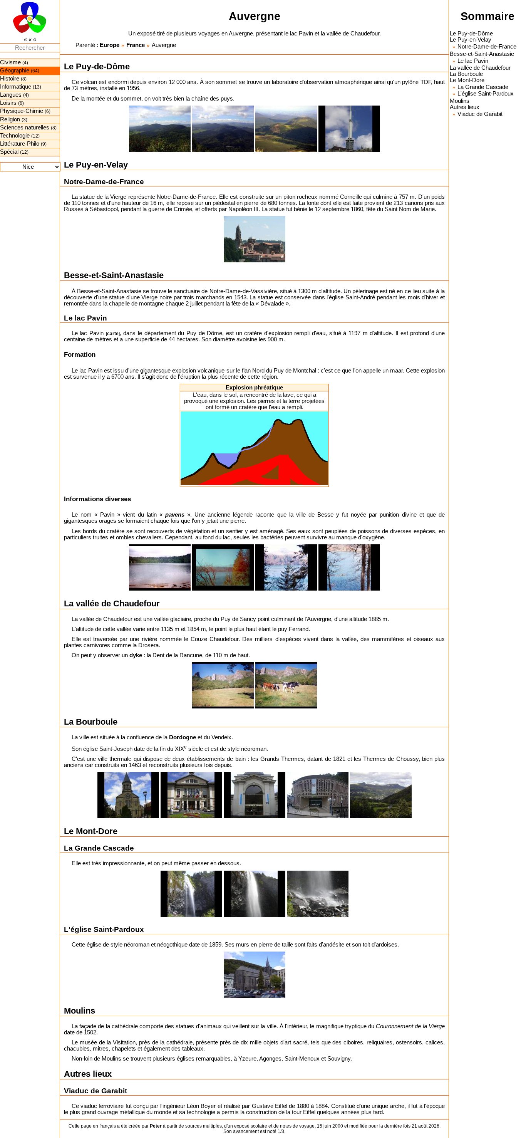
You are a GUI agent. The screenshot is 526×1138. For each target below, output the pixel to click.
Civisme (10, 62)
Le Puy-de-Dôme (471, 33)
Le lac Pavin (472, 61)
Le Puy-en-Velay (470, 40)
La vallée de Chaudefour (480, 68)
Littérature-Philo (19, 144)
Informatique (15, 87)
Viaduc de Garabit (480, 114)
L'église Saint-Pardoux (485, 94)
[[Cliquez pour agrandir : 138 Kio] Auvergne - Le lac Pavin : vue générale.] (349, 567)
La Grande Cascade (482, 87)
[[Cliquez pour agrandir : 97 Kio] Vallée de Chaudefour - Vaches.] (286, 685)
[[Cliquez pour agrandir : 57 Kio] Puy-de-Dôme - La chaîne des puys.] (286, 129)
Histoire (9, 79)
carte (113, 333)
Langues (11, 95)
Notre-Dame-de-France (486, 47)
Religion (10, 119)
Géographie (14, 70)
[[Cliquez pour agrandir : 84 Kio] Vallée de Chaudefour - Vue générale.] (223, 685)
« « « (30, 40)
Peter (156, 1126)
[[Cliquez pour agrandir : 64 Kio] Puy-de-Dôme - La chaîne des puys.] (223, 129)
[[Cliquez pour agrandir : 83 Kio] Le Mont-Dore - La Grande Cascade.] (317, 894)
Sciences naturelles (24, 127)
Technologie (15, 136)
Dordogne (182, 737)
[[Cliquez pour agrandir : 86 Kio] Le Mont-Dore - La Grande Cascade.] (254, 894)
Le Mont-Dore (467, 80)
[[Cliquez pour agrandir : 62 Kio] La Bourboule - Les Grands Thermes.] (254, 795)
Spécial (9, 152)
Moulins (459, 101)
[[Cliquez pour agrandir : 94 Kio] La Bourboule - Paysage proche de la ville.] (381, 795)
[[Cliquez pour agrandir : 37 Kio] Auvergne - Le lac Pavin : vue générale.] (223, 567)
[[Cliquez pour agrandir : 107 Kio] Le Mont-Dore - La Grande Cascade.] (191, 894)
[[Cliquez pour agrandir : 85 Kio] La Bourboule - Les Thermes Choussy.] (317, 795)
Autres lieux (464, 107)
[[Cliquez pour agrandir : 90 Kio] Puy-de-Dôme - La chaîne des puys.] (160, 129)
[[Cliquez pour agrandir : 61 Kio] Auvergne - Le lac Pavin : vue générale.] (160, 567)
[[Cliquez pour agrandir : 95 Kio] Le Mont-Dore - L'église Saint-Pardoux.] (254, 975)
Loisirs (8, 103)
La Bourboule (466, 74)
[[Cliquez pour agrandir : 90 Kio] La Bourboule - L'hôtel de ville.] (191, 795)
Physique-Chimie (21, 111)
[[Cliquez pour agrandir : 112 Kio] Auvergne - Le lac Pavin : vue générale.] (286, 567)
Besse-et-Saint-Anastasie (482, 54)
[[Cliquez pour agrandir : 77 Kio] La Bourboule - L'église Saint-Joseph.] (128, 795)
